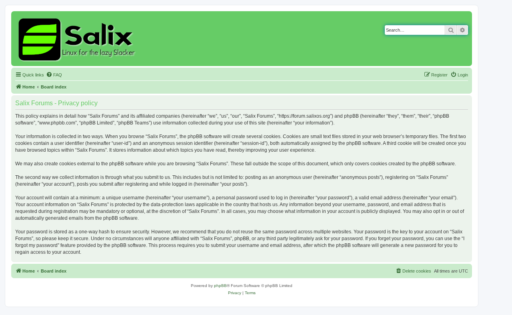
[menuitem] (54, 75)
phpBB (220, 285)
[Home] (77, 38)
